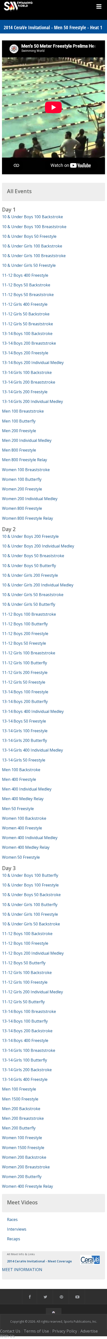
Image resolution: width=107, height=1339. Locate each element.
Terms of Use (36, 1331)
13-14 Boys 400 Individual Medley (33, 711)
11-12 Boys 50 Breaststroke (28, 294)
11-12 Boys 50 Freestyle (24, 643)
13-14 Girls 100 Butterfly (24, 1060)
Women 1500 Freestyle (23, 1147)
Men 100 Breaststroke (23, 411)
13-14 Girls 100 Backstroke (27, 372)
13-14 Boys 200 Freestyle (25, 353)
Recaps (13, 1239)
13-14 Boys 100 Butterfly (25, 1021)
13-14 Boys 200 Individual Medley (33, 362)
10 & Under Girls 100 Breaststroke (34, 255)
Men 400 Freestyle (19, 779)
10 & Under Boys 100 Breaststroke (34, 226)
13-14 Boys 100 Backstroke (27, 333)
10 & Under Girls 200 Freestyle (30, 575)
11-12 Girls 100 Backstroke (27, 972)
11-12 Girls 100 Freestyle (25, 982)
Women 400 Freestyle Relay (27, 1186)
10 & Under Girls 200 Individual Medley (37, 585)
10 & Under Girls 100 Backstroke (32, 246)
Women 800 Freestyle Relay (27, 518)
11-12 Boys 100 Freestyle (25, 943)
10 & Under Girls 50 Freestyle (29, 265)
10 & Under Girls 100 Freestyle (30, 914)
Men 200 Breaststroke (23, 1118)
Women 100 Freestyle (22, 1137)
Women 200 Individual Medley (29, 498)
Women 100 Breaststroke (26, 469)
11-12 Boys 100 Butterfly (25, 624)
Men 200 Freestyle (19, 430)
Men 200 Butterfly (19, 1128)
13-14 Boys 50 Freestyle (24, 721)
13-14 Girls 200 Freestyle (25, 392)
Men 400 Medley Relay (23, 798)
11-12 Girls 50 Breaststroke (27, 324)
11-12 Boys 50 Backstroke (26, 285)
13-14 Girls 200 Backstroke (27, 1069)
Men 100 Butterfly (19, 421)
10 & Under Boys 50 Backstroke (31, 894)
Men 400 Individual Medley (27, 789)
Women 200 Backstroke (24, 1157)
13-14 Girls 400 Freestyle (25, 1079)
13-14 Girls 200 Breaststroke (28, 382)
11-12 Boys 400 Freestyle (25, 275)
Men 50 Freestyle (18, 808)
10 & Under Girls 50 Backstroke (31, 924)
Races (12, 1219)
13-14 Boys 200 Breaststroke (29, 343)
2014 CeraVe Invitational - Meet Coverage (39, 1261)
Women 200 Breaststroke (26, 1167)
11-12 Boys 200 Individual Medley (33, 953)
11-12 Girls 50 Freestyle (23, 682)
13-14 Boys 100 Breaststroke (29, 1011)
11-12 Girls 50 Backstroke (26, 314)
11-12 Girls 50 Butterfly (23, 1001)
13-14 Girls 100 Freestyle (25, 730)
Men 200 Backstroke (21, 1108)
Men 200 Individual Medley (27, 440)
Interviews (16, 1229)
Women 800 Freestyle (22, 508)
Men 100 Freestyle (19, 1089)
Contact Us (10, 1331)
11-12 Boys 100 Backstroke (27, 933)
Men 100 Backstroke (21, 769)
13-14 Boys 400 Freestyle (25, 1040)
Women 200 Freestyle (22, 489)
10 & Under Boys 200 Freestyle (30, 536)
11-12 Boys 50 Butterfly (24, 963)
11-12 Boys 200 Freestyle (25, 633)
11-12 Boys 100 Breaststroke (29, 614)
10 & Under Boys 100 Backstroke (32, 216)
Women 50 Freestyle (21, 857)
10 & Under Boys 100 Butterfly (30, 875)
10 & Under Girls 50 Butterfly (28, 604)
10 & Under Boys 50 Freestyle (29, 236)
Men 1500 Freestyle (20, 1099)
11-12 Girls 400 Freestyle (25, 304)
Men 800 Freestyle (19, 450)
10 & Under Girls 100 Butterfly (29, 904)
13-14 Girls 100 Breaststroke (28, 1050)
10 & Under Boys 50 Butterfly (29, 565)
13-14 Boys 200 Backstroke (27, 1031)
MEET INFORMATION (22, 1269)
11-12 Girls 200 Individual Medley (32, 992)
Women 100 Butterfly (22, 479)
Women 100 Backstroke (24, 818)
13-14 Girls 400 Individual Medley (32, 750)
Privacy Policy (64, 1331)
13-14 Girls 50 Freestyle (23, 760)
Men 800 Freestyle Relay (24, 459)
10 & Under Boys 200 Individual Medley (38, 546)
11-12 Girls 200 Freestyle (25, 672)
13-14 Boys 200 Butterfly (25, 701)
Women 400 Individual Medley (29, 837)
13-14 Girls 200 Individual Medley (32, 401)
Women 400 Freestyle (22, 828)
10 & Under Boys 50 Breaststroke (33, 555)
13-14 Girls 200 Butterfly (24, 740)
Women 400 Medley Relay (26, 847)
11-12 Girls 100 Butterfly (24, 663)
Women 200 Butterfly (22, 1176)
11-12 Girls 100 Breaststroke (28, 653)
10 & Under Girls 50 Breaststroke (32, 594)
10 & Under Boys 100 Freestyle (30, 885)
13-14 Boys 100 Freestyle (25, 692)
